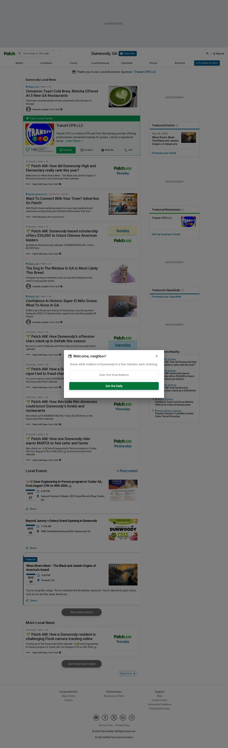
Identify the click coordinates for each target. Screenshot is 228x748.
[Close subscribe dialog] (156, 356)
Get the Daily (114, 386)
